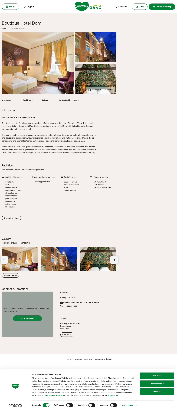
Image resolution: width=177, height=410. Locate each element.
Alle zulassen (157, 376)
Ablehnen (157, 391)
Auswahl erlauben (156, 384)
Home (68, 359)
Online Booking (163, 6)
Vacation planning (83, 359)
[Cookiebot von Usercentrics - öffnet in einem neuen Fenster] (15, 405)
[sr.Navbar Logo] (88, 6)
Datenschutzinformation (55, 395)
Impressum (113, 395)
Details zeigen (127, 405)
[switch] (69, 405)
